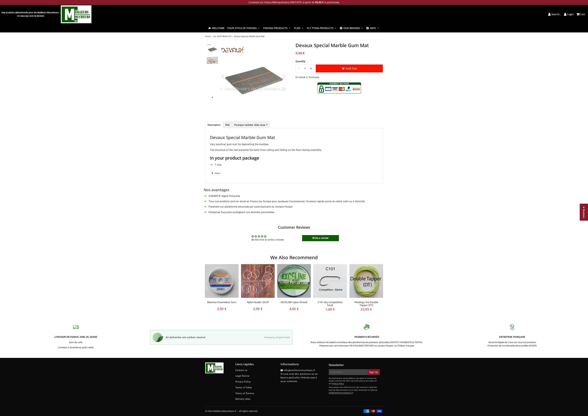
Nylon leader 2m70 (258, 302)
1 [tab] (212, 97)
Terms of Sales (243, 387)
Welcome (218, 28)
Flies (297, 28)
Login (570, 14)
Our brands (351, 28)
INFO (373, 28)
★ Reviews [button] (584, 212)
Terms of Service (244, 393)
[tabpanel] (212, 49)
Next (284, 76)
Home (208, 36)
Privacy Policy (243, 381)
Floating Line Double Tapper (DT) (366, 304)
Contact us (241, 370)
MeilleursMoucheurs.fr (225, 411)
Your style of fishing (242, 28)
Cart (582, 14)
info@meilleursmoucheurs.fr (341, 393)
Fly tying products (320, 28)
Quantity (300, 61)
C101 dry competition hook (330, 304)
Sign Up (373, 372)
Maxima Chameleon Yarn (221, 302)
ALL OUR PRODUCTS (222, 36)
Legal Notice (242, 376)
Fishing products (275, 28)
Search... (556, 14)
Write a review (320, 238)
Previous (222, 76)
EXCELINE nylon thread (294, 302)
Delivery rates (243, 399)
